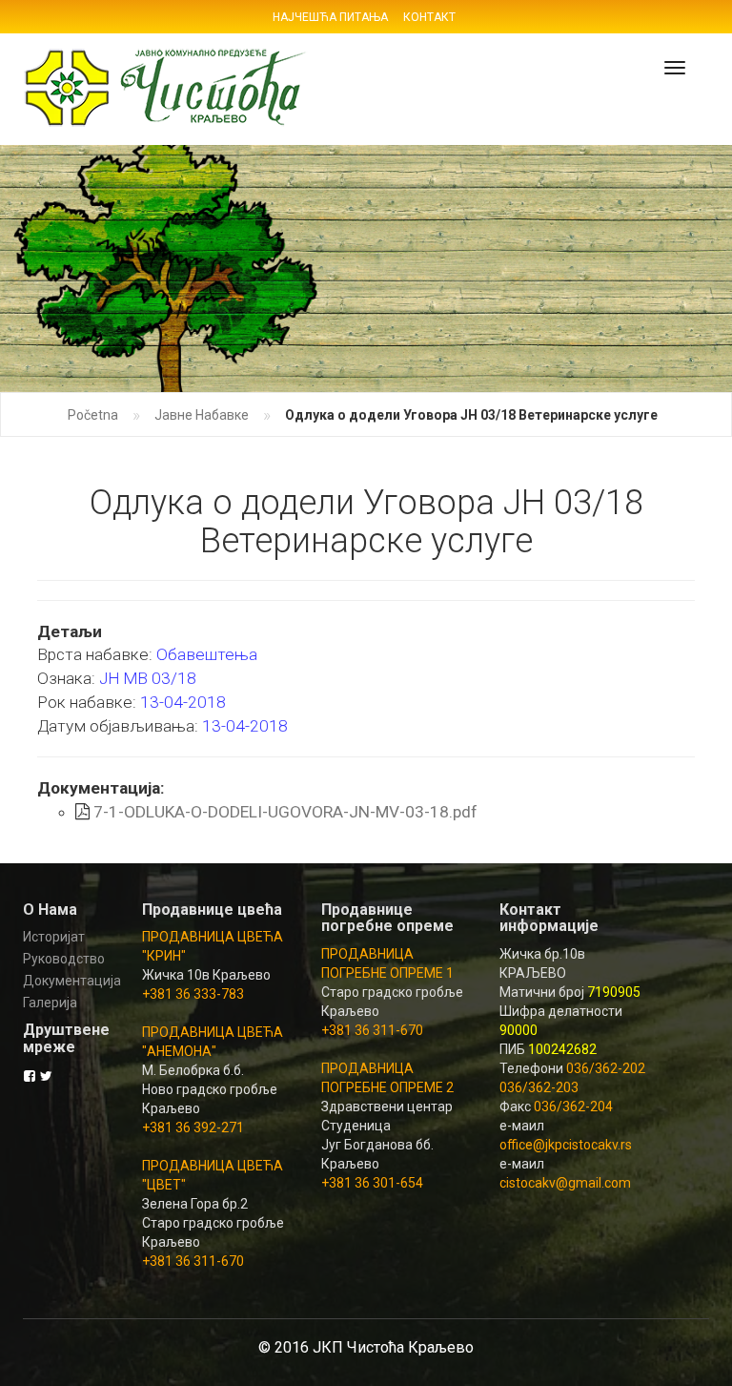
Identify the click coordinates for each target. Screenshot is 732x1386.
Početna (93, 415)
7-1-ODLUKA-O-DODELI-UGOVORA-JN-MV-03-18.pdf (285, 811)
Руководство (64, 958)
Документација (68, 980)
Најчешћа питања (330, 17)
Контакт (429, 17)
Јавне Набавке (201, 415)
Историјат (54, 936)
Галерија (50, 1002)
